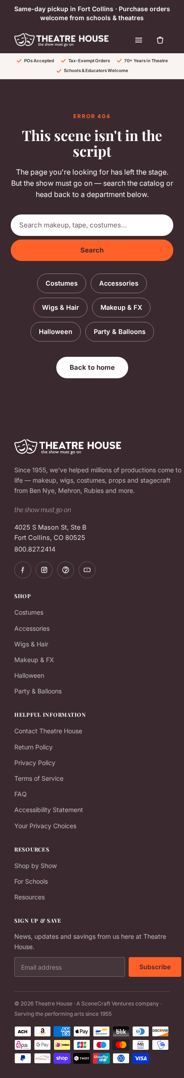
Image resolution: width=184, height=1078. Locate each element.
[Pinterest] (65, 569)
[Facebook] (22, 569)
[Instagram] (44, 569)
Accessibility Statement (48, 809)
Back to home (92, 367)
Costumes (62, 283)
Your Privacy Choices (45, 826)
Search (92, 250)
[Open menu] (138, 40)
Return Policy (33, 747)
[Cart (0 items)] (160, 40)
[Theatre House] (61, 40)
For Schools (31, 881)
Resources (29, 897)
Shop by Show (35, 865)
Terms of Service (38, 778)
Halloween (55, 331)
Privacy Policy (34, 762)
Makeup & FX (121, 307)
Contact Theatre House (48, 731)
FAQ (20, 794)
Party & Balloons (120, 331)
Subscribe (155, 967)
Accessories (118, 283)
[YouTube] (87, 569)
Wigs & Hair (60, 307)
